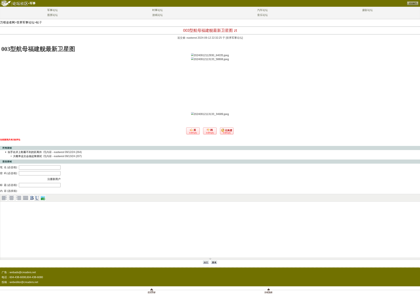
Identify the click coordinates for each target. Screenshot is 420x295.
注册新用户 (54, 179)
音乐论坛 (262, 15)
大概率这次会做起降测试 (27, 156)
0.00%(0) (193, 133)
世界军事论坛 (25, 22)
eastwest (192, 37)
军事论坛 (52, 10)
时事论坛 (157, 10)
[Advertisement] (210, 88)
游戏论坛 (157, 15)
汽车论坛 (262, 10)
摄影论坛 (367, 10)
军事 (33, 3)
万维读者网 (7, 22)
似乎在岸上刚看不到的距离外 (25, 152)
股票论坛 (52, 15)
